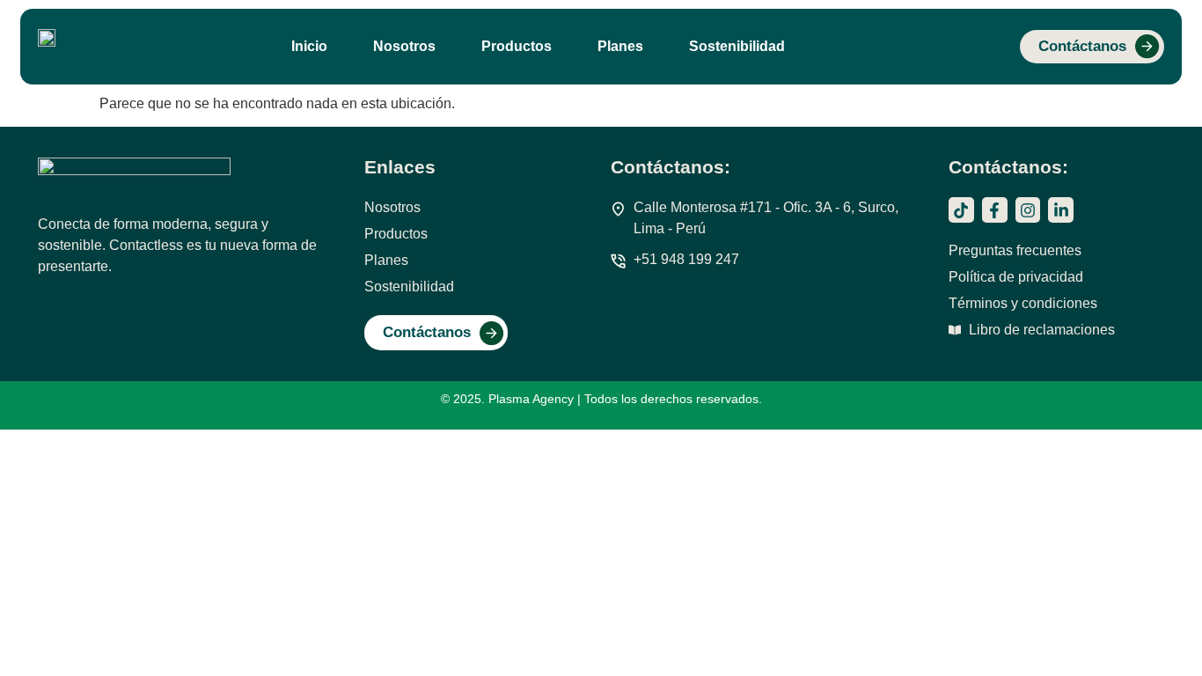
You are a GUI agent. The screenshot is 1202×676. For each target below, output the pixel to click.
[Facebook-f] (995, 210)
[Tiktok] (961, 210)
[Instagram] (1028, 210)
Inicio (309, 46)
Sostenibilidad (737, 46)
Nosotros (404, 46)
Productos (516, 46)
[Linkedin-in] (1061, 210)
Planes (620, 46)
